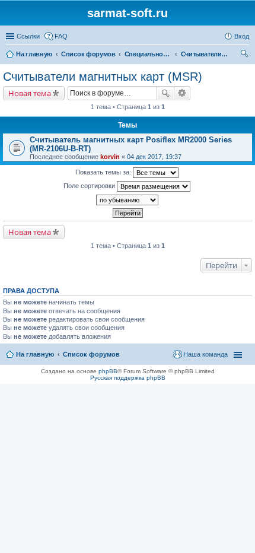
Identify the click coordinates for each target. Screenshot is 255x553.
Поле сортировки (90, 185)
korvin (110, 156)
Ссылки (28, 36)
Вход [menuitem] (241, 36)
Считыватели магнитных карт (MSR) (102, 76)
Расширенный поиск (182, 93)
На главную (35, 354)
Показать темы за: (104, 172)
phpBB (107, 371)
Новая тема (29, 93)
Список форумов (91, 354)
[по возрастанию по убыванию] (127, 200)
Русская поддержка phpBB (127, 377)
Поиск (165, 93)
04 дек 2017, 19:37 (154, 156)
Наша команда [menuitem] (205, 354)
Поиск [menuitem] (245, 55)
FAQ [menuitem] (61, 36)
